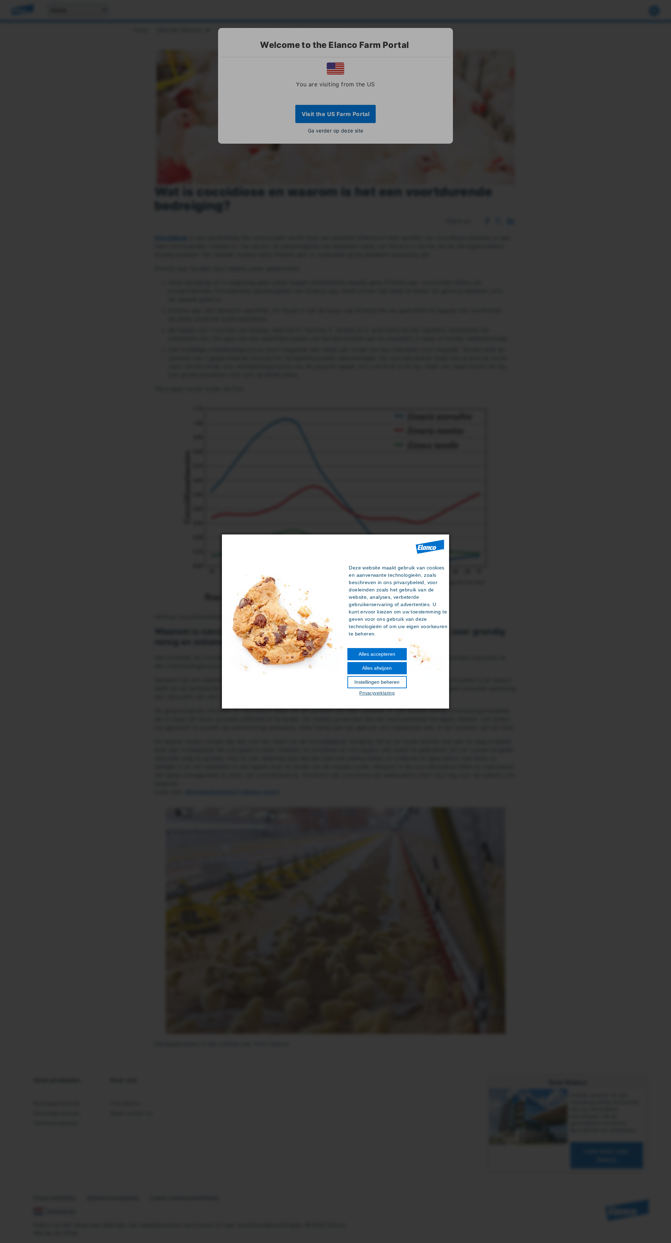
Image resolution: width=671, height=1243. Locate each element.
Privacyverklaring (377, 693)
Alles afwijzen (377, 668)
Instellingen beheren (376, 682)
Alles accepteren (377, 654)
